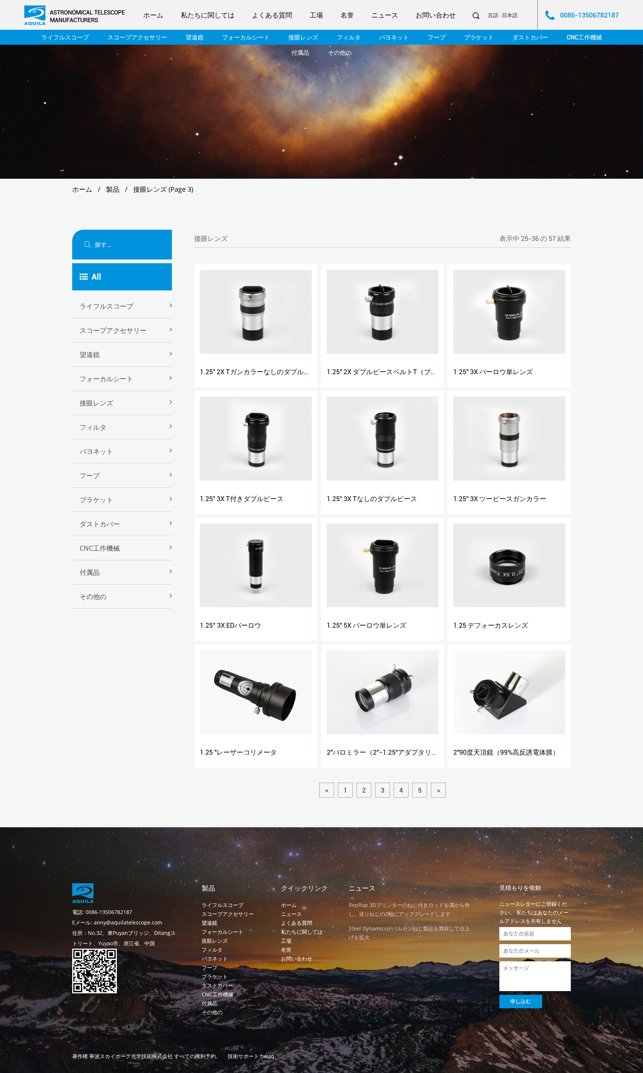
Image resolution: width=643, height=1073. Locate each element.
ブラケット (479, 37)
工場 (316, 15)
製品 (112, 189)
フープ (436, 37)
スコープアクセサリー (137, 37)
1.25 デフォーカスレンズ (490, 625)
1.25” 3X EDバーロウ (230, 625)
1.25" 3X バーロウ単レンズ (493, 372)
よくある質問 (272, 15)
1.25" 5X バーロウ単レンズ (366, 625)
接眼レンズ (303, 37)
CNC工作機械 (584, 37)
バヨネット (394, 37)
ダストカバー (530, 37)
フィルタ (349, 37)
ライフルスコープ (65, 37)
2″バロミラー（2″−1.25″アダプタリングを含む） (399, 752)
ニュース (384, 15)
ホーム (153, 15)
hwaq (267, 1056)
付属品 (300, 52)
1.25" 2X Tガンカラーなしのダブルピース (262, 372)
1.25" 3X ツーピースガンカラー (499, 499)
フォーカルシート (246, 37)
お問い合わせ (436, 15)
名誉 (347, 15)
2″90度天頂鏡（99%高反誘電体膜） (506, 752)
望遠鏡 (195, 37)
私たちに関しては (207, 15)
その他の (340, 52)
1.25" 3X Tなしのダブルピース (372, 499)
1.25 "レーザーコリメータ (238, 752)
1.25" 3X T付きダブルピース (242, 499)
